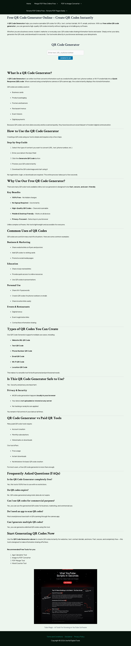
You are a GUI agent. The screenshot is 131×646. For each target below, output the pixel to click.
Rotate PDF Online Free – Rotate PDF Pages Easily (45, 11)
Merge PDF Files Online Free (45, 3)
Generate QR (65, 58)
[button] (57, 3)
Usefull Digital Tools (13, 7)
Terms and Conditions (55, 637)
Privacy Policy (79, 637)
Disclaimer (68, 637)
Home (28, 3)
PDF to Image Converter (70, 3)
